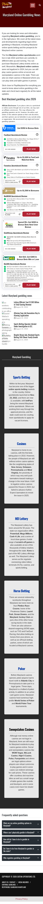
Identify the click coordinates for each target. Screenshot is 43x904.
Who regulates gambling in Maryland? (16, 858)
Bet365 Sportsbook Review (15, 264)
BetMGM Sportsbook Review (15, 196)
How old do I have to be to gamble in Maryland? (16, 840)
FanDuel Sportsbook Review (15, 135)
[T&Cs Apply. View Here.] (37, 134)
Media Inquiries (23, 882)
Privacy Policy (22, 899)
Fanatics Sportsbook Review (15, 165)
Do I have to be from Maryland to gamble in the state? (18, 849)
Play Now (31, 149)
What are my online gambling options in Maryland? (17, 824)
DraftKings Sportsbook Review (16, 233)
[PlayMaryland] (20, 5)
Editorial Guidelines (9, 884)
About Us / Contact (8, 882)
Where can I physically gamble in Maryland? (19, 832)
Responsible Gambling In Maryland (14, 887)
